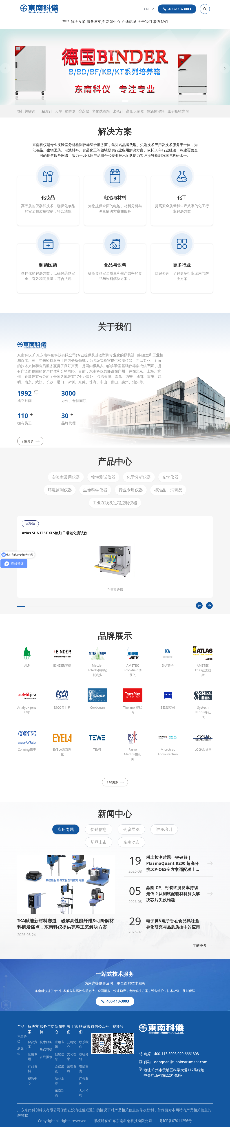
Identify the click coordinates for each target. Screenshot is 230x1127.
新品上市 (99, 842)
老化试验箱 (101, 111)
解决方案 (78, 21)
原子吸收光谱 (178, 111)
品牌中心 (22, 1051)
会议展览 (131, 829)
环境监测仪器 (60, 490)
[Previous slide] (5, 68)
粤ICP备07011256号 (175, 1120)
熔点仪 (83, 111)
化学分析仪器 (139, 477)
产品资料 (32, 1068)
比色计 (118, 111)
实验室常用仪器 (66, 477)
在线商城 (129, 21)
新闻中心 (113, 21)
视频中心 (32, 1080)
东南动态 (131, 842)
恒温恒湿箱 (156, 111)
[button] (105, 101)
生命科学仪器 (95, 490)
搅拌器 (70, 111)
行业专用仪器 (131, 490)
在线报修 (46, 1057)
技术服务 (46, 1042)
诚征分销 (83, 1056)
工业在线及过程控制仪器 (115, 502)
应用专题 (66, 829)
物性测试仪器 (103, 477)
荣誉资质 (71, 1068)
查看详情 (117, 589)
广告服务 (83, 1080)
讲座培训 (164, 829)
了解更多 (27, 441)
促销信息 (99, 829)
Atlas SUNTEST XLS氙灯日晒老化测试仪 (54, 532)
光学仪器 (170, 477)
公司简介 (71, 1044)
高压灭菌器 (135, 111)
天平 (58, 111)
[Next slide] (225, 68)
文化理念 (71, 1056)
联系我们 (160, 21)
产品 (65, 21)
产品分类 (22, 1038)
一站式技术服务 (115, 973)
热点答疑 (46, 1049)
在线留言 (83, 1068)
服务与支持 (96, 21)
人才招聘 (83, 1092)
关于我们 (145, 21)
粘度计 (47, 111)
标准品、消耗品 (168, 490)
